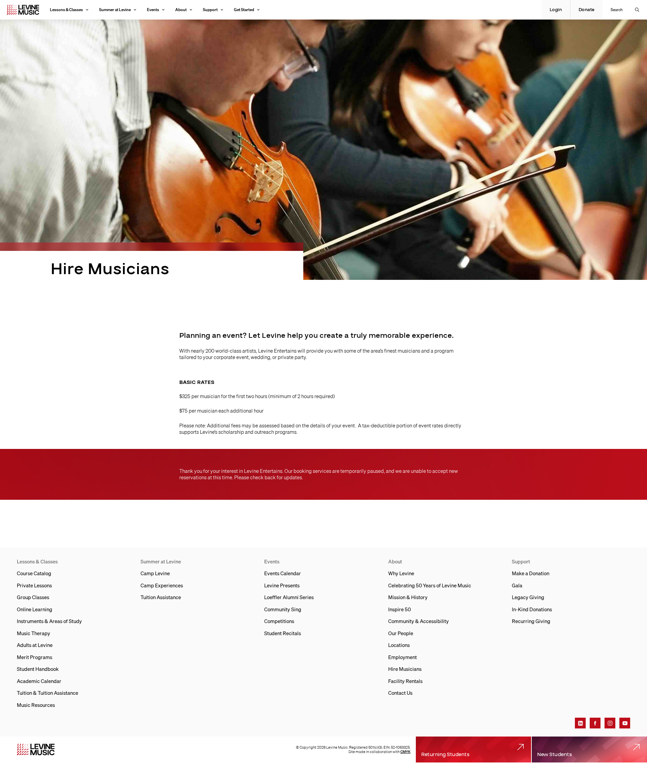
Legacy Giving (528, 597)
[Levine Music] (36, 749)
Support (210, 9)
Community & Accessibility (418, 621)
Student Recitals (282, 633)
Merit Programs (34, 657)
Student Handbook (38, 669)
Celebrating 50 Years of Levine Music (429, 585)
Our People (400, 633)
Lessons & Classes (66, 9)
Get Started (244, 9)
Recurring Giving (531, 621)
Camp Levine (155, 573)
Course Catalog (34, 573)
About (181, 9)
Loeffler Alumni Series (289, 597)
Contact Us (400, 693)
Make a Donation (530, 573)
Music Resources (36, 705)
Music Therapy (33, 633)
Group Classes (33, 597)
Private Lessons (34, 585)
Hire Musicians (405, 669)
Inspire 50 (399, 609)
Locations (399, 645)
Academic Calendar (39, 681)
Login (556, 9)
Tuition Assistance (161, 597)
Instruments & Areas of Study (49, 621)
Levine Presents (282, 585)
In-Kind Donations (532, 609)
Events (153, 9)
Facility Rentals (405, 681)
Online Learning (34, 609)
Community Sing (282, 609)
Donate (586, 9)
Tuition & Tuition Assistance (47, 693)
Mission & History (408, 597)
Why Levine (401, 573)
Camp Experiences (162, 585)
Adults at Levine (35, 645)
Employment (402, 657)
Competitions (279, 621)
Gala (517, 585)
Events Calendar (282, 573)
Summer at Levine (115, 9)
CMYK (405, 752)
